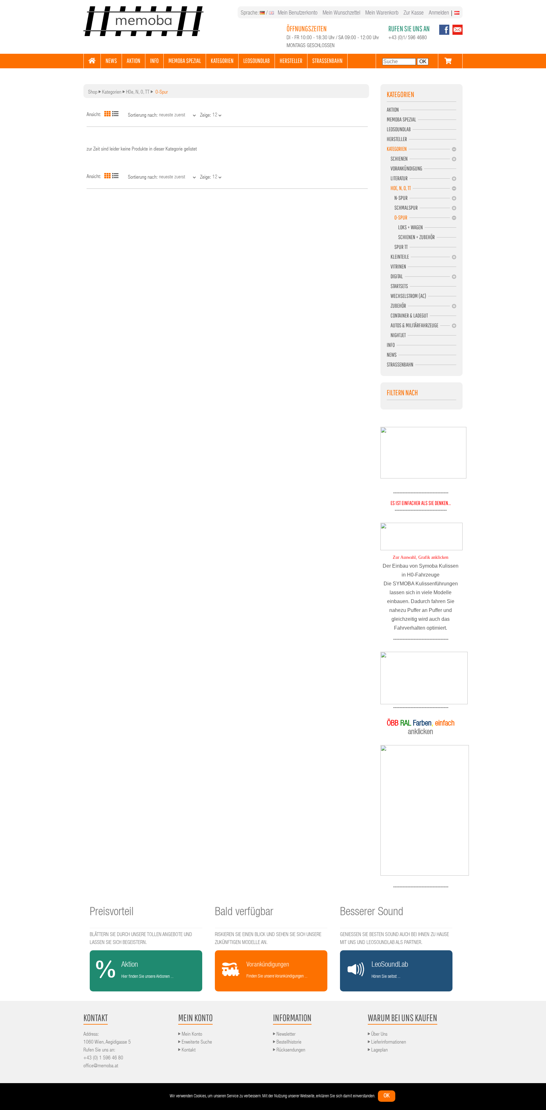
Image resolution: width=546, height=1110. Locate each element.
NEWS (111, 60)
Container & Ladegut (407, 315)
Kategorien (111, 92)
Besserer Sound (371, 912)
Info (391, 345)
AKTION (133, 60)
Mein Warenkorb (381, 13)
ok (386, 1096)
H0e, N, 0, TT (137, 92)
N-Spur (397, 197)
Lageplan (379, 1050)
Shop (92, 92)
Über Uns (378, 1034)
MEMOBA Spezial (401, 119)
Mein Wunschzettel (341, 13)
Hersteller (397, 139)
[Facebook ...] (444, 33)
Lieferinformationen (388, 1042)
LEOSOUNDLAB (256, 60)
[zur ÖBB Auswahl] (423, 477)
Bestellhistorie (288, 1042)
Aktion (393, 109)
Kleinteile (398, 256)
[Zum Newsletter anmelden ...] (456, 33)
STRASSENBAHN (327, 60)
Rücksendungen (290, 1050)
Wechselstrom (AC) (406, 296)
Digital (395, 276)
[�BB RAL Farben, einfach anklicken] (420, 810)
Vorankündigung (404, 168)
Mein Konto (191, 1034)
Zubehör (396, 305)
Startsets (397, 286)
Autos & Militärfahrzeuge (412, 325)
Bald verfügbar (244, 912)
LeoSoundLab (399, 129)
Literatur (397, 178)
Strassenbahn (400, 364)
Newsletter (285, 1034)
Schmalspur (402, 207)
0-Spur (397, 217)
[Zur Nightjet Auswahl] (420, 678)
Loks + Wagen (405, 227)
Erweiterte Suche (196, 1042)
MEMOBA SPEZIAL (184, 60)
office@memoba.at (100, 1066)
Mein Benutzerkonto (298, 13)
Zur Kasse (413, 13)
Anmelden (439, 13)
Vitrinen (396, 266)
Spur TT (397, 247)
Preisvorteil (112, 912)
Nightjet (396, 335)
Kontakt (188, 1050)
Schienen (397, 158)
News (392, 354)
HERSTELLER (291, 60)
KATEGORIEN (222, 60)
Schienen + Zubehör (411, 237)
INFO (154, 60)
